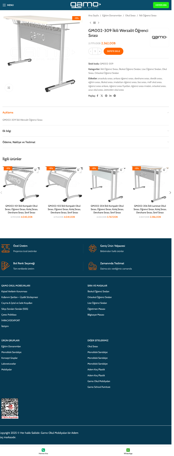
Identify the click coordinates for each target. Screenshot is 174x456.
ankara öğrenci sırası (123, 78)
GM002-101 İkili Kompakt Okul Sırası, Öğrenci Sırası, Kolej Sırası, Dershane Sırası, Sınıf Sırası (21, 209)
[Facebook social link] (97, 96)
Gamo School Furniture (99, 386)
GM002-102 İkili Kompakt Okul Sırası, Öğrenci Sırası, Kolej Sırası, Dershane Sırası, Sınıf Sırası (64, 209)
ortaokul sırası (159, 86)
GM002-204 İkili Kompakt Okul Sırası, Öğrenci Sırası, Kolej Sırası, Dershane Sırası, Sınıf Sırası (107, 209)
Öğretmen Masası (96, 308)
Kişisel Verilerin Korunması (14, 291)
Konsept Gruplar (9, 357)
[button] (36, 170)
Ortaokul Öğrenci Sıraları (107, 73)
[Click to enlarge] (9, 88)
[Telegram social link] (114, 96)
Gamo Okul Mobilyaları (99, 381)
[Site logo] (86, 4)
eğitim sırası (94, 82)
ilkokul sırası (107, 82)
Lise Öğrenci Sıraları (151, 69)
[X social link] (102, 96)
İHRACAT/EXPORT (10, 320)
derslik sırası (156, 78)
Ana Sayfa (93, 15)
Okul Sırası (130, 15)
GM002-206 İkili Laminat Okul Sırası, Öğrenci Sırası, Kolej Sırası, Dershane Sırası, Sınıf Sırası (150, 209)
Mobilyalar (6, 369)
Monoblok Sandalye (11, 352)
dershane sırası (141, 78)
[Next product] (99, 23)
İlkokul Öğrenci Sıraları (130, 69)
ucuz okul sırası (95, 89)
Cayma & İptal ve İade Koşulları (16, 302)
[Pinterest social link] (106, 96)
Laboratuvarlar (8, 363)
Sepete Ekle (113, 51)
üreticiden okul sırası (114, 89)
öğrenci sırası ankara (98, 86)
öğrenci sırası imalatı (141, 86)
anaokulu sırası (105, 78)
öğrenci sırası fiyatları (119, 86)
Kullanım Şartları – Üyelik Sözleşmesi (19, 297)
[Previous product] (90, 23)
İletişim (5, 326)
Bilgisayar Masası (96, 314)
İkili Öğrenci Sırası (147, 15)
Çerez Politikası (8, 314)
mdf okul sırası (154, 82)
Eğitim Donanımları (112, 15)
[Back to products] (94, 23)
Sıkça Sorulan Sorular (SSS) (14, 308)
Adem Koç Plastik (96, 369)
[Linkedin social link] (110, 96)
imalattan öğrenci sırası (125, 82)
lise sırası (142, 82)
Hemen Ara (161, 5)
